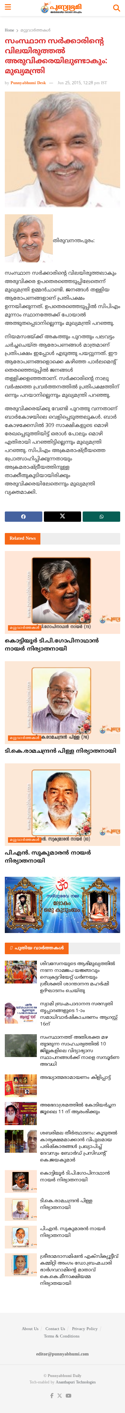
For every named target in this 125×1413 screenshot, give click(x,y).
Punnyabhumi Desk (28, 83)
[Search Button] (116, 8)
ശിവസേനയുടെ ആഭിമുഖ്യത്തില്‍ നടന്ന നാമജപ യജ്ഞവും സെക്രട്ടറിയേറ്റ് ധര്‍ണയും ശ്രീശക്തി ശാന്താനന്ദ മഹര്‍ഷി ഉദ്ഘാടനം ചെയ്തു (77, 977)
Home (9, 30)
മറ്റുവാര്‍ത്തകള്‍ (36, 30)
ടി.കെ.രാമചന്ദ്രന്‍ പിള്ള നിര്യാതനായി (60, 751)
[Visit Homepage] (62, 8)
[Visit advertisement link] (62, 905)
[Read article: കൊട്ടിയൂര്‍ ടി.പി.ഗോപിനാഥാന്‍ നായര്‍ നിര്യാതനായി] (62, 592)
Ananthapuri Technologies (76, 1382)
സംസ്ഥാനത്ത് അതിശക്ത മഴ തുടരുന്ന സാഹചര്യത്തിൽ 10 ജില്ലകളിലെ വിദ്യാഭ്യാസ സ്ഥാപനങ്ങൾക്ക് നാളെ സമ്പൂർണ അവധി (80, 1051)
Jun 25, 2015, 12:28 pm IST (82, 83)
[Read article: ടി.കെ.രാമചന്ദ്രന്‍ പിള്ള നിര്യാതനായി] (62, 702)
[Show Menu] (8, 8)
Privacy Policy (85, 1329)
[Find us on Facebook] (52, 1396)
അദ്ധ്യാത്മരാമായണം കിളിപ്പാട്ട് (75, 1078)
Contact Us (55, 1329)
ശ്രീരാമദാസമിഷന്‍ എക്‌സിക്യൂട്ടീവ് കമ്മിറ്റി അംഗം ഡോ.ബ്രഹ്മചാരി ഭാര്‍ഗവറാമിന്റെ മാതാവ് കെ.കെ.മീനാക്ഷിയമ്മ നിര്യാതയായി (79, 1270)
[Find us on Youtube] (68, 1396)
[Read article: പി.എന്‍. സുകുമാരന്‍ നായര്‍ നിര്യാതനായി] (62, 804)
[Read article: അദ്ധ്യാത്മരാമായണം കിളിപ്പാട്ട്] (21, 1086)
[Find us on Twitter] (59, 1396)
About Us (30, 1329)
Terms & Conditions (61, 1336)
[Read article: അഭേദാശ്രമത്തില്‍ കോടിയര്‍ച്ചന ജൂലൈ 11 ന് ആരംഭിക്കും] (21, 1113)
